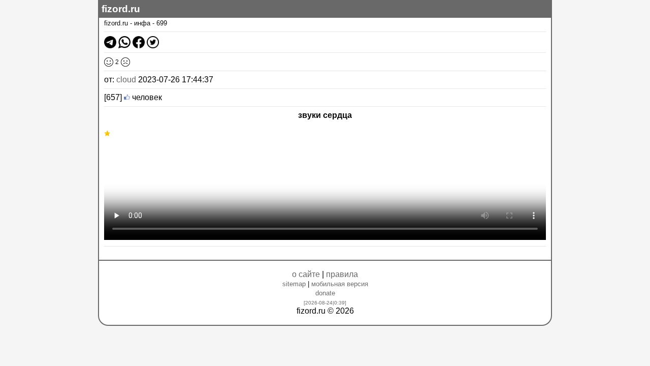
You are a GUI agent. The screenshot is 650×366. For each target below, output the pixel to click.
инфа (142, 23)
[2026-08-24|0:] (325, 303)
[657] (113, 97)
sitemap (294, 284)
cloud (126, 79)
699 (161, 23)
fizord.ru (121, 9)
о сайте (306, 274)
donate (325, 293)
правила (342, 274)
